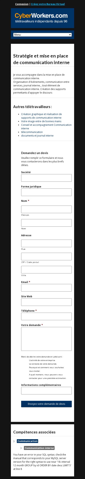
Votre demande (32, 325)
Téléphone (29, 310)
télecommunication (32, 132)
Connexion (21, 4)
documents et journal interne (37, 135)
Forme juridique (31, 186)
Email (25, 282)
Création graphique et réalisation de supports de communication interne (41, 115)
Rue (23, 249)
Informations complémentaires (41, 385)
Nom (25, 201)
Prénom (25, 215)
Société (26, 172)
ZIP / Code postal (30, 262)
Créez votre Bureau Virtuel (48, 4)
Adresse (26, 235)
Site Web (26, 296)
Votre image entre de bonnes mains (41, 121)
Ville (23, 275)
